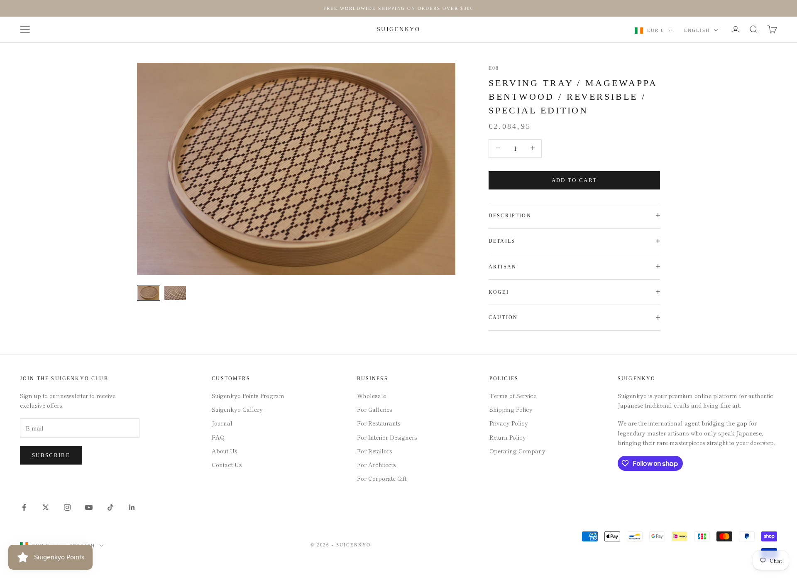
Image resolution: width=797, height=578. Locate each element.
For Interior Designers (387, 437)
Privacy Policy (508, 423)
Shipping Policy (511, 409)
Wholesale (371, 395)
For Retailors (374, 451)
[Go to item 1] (148, 293)
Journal (222, 423)
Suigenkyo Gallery (237, 409)
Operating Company (517, 451)
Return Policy (507, 437)
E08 (494, 68)
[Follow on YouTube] (89, 507)
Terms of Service (512, 395)
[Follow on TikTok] (110, 507)
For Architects (376, 464)
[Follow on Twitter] (46, 507)
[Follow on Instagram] (67, 507)
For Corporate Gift (381, 478)
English (697, 30)
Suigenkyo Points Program (248, 395)
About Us (224, 451)
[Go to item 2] (175, 293)
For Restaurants (379, 423)
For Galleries (374, 409)
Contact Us (227, 464)
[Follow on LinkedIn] (132, 507)
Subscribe (51, 455)
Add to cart (574, 180)
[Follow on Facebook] (24, 507)
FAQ (218, 437)
